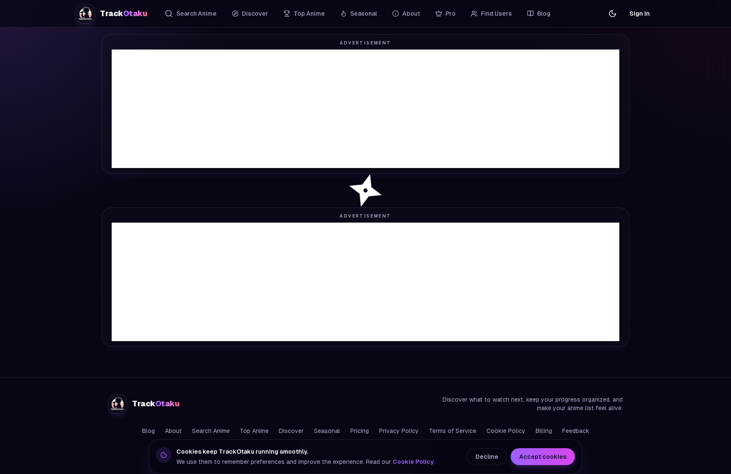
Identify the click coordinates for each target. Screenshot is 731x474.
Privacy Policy (399, 430)
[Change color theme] (612, 13)
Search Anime (196, 13)
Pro (450, 13)
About (411, 13)
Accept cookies (542, 456)
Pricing (359, 430)
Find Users (496, 13)
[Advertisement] (365, 109)
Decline (486, 456)
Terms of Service (452, 430)
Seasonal (363, 13)
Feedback (575, 430)
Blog (543, 13)
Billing (544, 430)
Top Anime (309, 13)
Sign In (639, 13)
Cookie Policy (505, 430)
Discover (255, 13)
